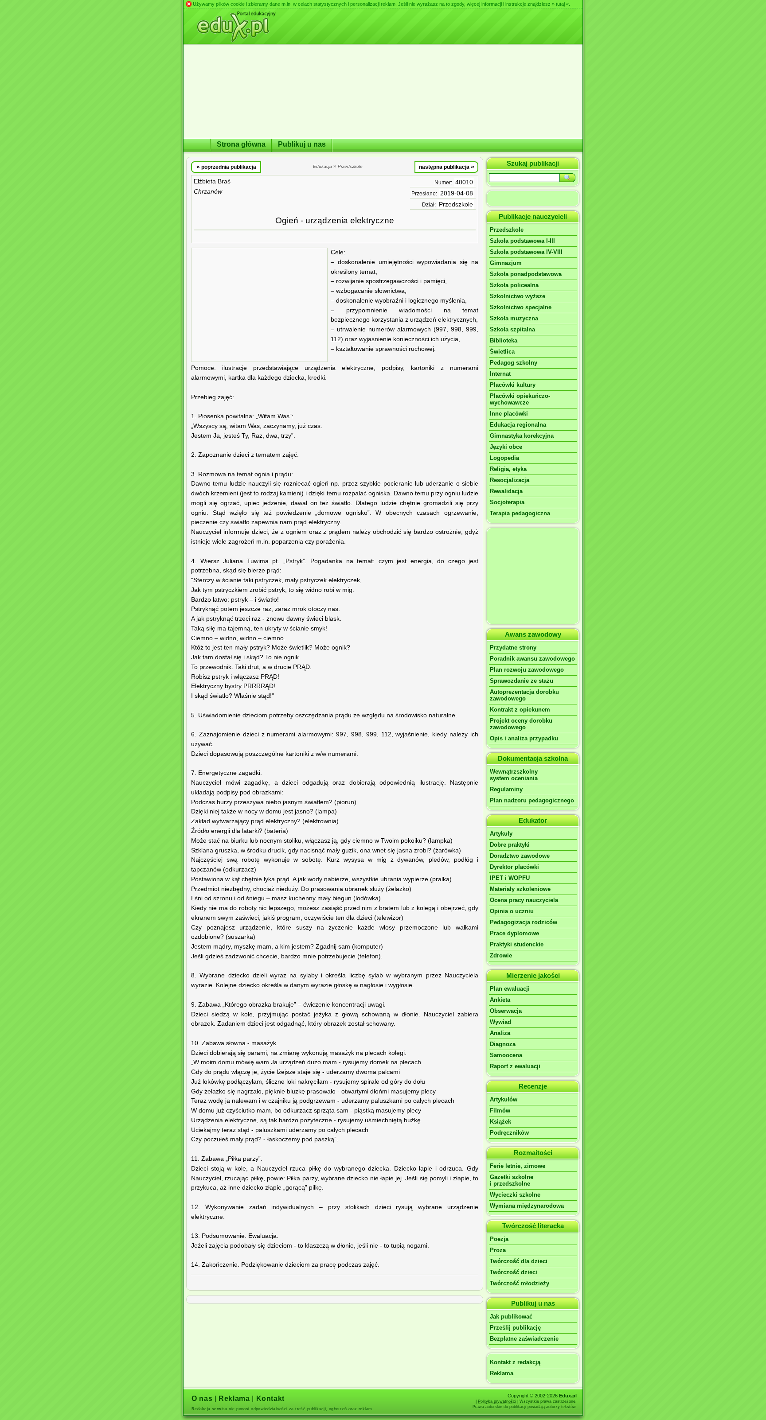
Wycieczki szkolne (515, 1194)
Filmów (500, 1110)
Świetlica (502, 351)
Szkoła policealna (514, 285)
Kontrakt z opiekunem (520, 709)
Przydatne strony (513, 647)
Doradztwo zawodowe (520, 855)
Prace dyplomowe (514, 933)
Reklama (501, 1373)
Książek (500, 1121)
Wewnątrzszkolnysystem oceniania (514, 775)
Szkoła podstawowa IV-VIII (526, 252)
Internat (500, 373)
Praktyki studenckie (516, 944)
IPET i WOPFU (510, 878)
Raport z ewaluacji (515, 1066)
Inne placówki (509, 413)
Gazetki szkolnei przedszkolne (511, 1180)
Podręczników (509, 1132)
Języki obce (506, 447)
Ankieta (500, 999)
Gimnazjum (506, 263)
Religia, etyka (508, 469)
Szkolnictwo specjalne (520, 307)
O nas (202, 1398)
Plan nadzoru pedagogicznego (532, 800)
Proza (498, 1250)
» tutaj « (560, 4)
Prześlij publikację (515, 1327)
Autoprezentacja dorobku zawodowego (524, 695)
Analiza (500, 1033)
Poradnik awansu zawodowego (532, 658)
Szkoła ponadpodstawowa (526, 274)
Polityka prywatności (497, 1401)
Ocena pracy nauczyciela (524, 900)
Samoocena (506, 1055)
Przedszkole (456, 204)
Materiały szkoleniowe (520, 889)
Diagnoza (503, 1044)
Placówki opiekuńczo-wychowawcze (520, 399)
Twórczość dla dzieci (518, 1261)
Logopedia (504, 458)
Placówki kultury (512, 384)
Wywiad (500, 1022)
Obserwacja (506, 1011)
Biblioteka (503, 340)
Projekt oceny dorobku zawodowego (521, 724)
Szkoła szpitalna (512, 329)
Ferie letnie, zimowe (517, 1166)
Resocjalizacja (509, 480)
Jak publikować (511, 1316)
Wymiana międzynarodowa (527, 1205)
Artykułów (503, 1099)
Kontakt (270, 1398)
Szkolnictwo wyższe (517, 296)
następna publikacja (446, 166)
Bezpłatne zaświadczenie (524, 1338)
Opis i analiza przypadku (524, 738)
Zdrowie (501, 955)
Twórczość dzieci (513, 1272)
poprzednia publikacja (226, 166)
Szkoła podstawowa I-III (522, 240)
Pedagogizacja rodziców (523, 922)
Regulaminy (506, 789)
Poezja (499, 1239)
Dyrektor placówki (514, 867)
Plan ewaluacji (510, 988)
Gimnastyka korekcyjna (522, 435)
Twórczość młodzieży (519, 1283)
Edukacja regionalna (518, 424)
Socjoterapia (507, 502)
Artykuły (501, 833)
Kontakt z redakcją (515, 1362)
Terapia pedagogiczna (520, 513)
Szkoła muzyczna (514, 318)
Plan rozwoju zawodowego (527, 669)
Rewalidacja (506, 491)
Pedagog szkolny (513, 362)
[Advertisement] (259, 304)
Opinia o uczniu (512, 911)
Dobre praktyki (510, 844)
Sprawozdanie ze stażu (521, 680)
